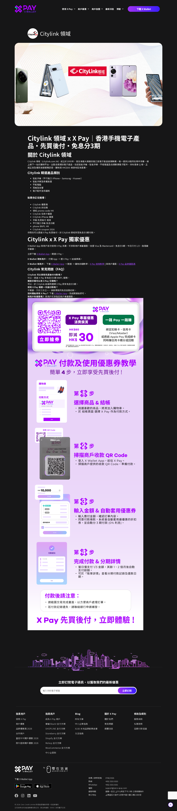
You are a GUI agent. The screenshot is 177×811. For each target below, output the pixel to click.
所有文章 (79, 719)
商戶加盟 (96, 9)
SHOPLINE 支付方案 (55, 728)
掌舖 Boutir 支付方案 (55, 723)
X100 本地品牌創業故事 (86, 728)
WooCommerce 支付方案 (57, 747)
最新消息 (109, 9)
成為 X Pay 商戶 (52, 719)
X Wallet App (43, 253)
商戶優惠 (82, 9)
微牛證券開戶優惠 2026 (27, 743)
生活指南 (79, 733)
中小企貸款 (50, 752)
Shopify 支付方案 (53, 738)
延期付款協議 (140, 728)
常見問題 (109, 723)
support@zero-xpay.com (116, 788)
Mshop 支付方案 (53, 743)
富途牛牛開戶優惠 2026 (27, 738)
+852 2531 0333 (111, 781)
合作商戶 (20, 733)
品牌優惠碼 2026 (24, 728)
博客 (119, 9)
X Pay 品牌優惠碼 (127, 263)
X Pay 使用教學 (97, 263)
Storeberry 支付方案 (55, 733)
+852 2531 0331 (111, 784)
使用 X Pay (67, 9)
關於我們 (109, 719)
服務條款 (138, 719)
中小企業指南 (81, 723)
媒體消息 (109, 728)
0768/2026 (109, 778)
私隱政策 (138, 723)
